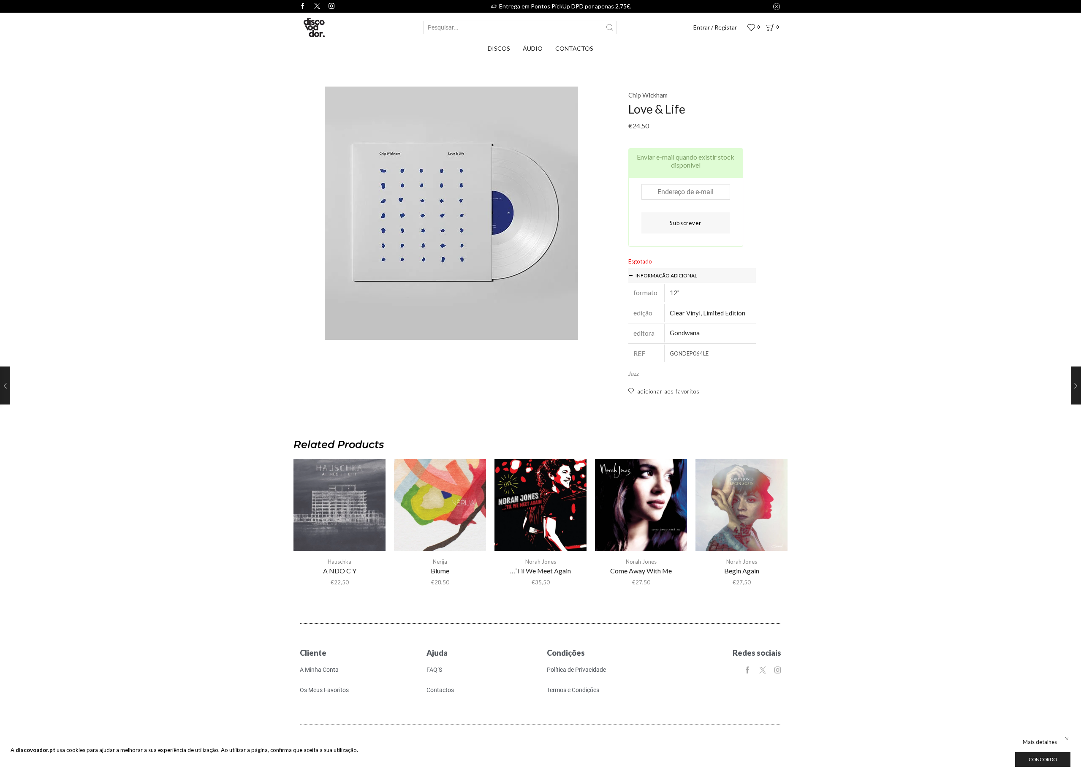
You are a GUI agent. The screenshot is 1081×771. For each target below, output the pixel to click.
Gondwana (685, 333)
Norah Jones (540, 561)
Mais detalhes (1040, 741)
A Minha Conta (319, 669)
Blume (440, 571)
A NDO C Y (339, 571)
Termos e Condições (573, 690)
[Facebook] (303, 6)
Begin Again (741, 571)
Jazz (633, 373)
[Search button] (609, 27)
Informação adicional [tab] (666, 275)
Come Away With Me (641, 571)
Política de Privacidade (576, 669)
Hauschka (339, 561)
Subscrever (685, 223)
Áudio (533, 48)
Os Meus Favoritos (324, 690)
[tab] (692, 275)
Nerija (440, 561)
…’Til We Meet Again (540, 571)
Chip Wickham (648, 95)
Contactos (574, 48)
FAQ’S (434, 669)
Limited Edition (724, 313)
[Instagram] (331, 6)
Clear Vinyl (685, 313)
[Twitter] (317, 6)
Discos (499, 48)
